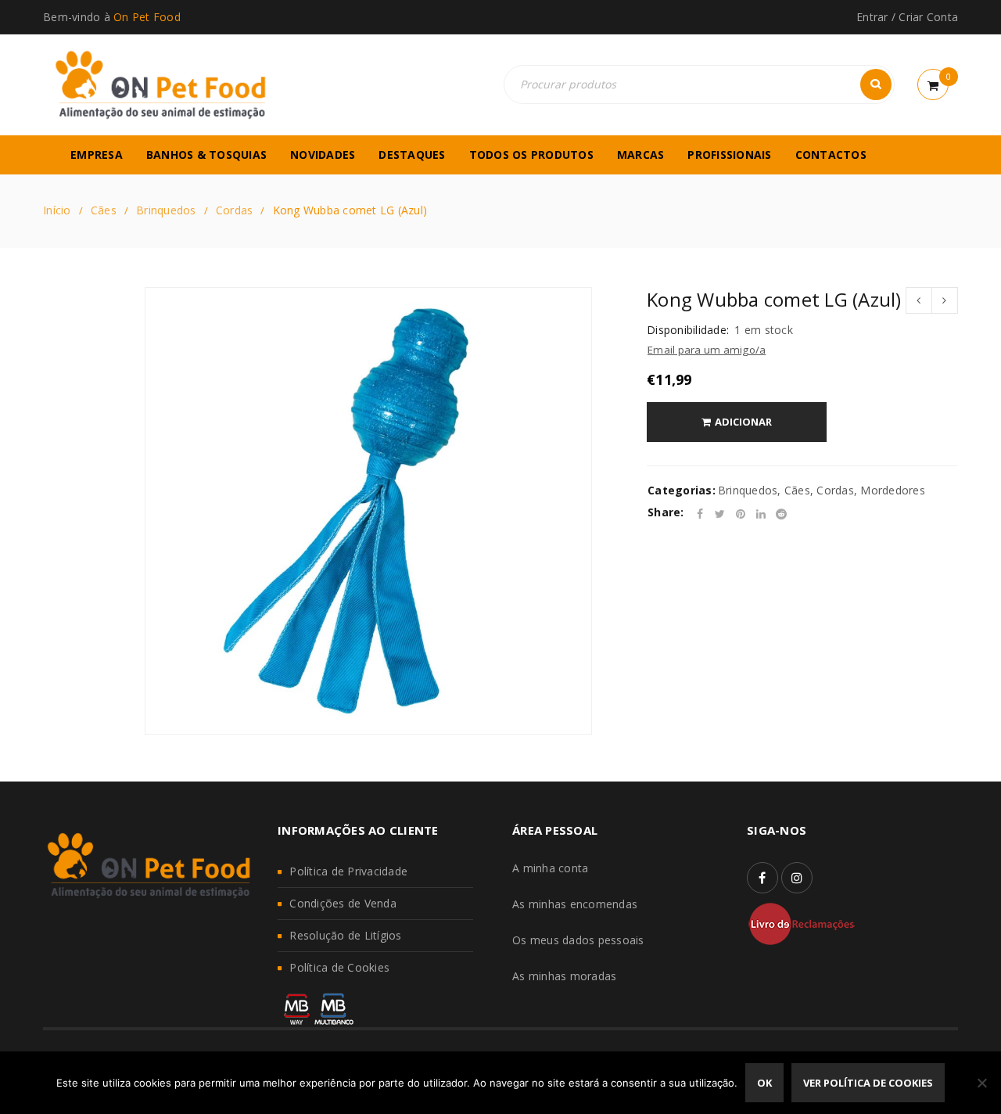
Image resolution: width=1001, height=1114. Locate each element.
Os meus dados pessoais (578, 940)
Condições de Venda (342, 903)
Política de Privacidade (348, 871)
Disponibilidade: (688, 330)
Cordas (234, 210)
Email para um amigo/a (707, 350)
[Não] (981, 1083)
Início (57, 210)
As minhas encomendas (574, 904)
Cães (104, 210)
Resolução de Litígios (345, 935)
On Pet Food (147, 16)
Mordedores (892, 490)
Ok (764, 1083)
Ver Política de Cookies (868, 1083)
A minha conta (550, 868)
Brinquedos (166, 210)
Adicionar (743, 422)
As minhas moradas (564, 975)
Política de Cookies (339, 967)
